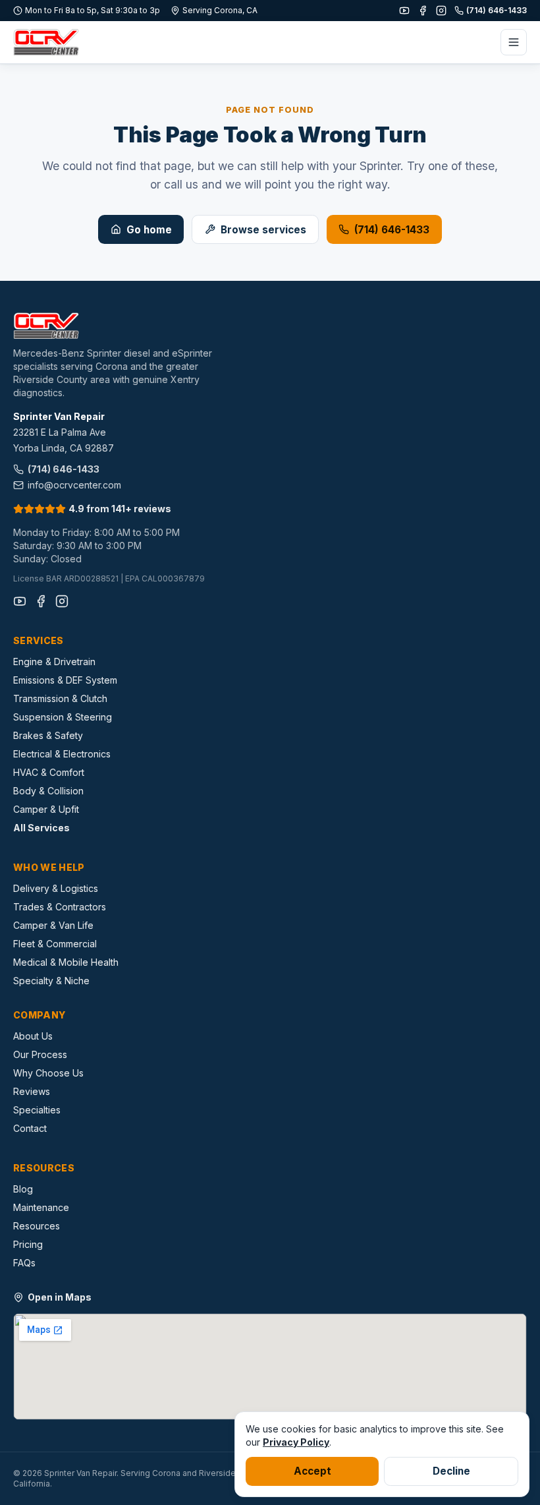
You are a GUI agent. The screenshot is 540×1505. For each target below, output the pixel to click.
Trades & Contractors (59, 906)
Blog (23, 1189)
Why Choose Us (48, 1072)
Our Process (40, 1054)
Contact (30, 1128)
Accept (312, 1471)
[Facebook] (423, 10)
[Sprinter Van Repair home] (46, 42)
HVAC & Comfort (48, 772)
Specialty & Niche (51, 980)
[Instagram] (441, 10)
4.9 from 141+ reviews (119, 508)
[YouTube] (404, 10)
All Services (41, 827)
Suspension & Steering (62, 717)
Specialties (37, 1109)
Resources (36, 1225)
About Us (33, 1036)
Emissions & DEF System (65, 680)
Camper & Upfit (46, 809)
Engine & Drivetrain (54, 661)
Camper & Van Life (53, 925)
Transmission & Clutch (60, 698)
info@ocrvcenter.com (74, 484)
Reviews (31, 1091)
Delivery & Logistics (55, 888)
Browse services (263, 229)
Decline (451, 1471)
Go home (149, 229)
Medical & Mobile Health (66, 962)
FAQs (24, 1262)
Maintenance (41, 1207)
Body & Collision (48, 790)
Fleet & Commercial (55, 943)
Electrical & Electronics (62, 753)
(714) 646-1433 (496, 10)
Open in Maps (60, 1297)
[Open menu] (513, 42)
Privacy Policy (296, 1442)
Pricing (28, 1244)
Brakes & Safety (48, 735)
